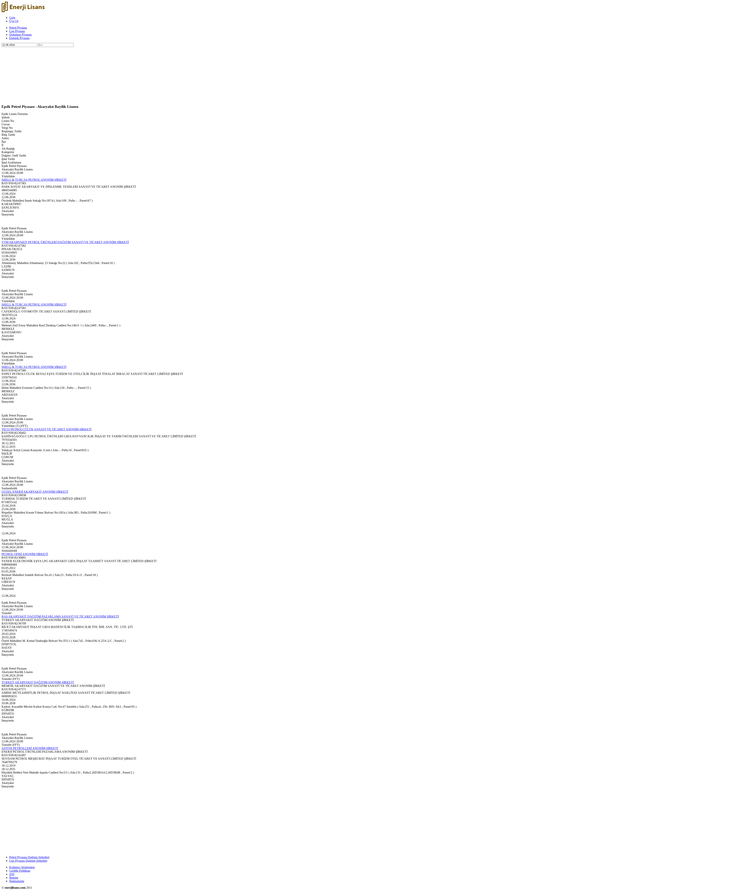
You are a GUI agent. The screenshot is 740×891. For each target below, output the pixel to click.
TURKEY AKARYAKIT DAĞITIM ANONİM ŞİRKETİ (38, 682)
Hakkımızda (16, 881)
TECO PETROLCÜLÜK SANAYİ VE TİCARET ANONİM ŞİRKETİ (46, 429)
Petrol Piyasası (18, 27)
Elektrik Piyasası (19, 38)
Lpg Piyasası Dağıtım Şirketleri (28, 860)
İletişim (13, 877)
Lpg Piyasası (17, 31)
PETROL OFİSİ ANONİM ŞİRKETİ (25, 554)
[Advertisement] (117, 74)
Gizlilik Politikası (19, 870)
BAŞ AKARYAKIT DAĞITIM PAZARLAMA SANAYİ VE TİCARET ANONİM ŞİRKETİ (60, 616)
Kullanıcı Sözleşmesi (22, 867)
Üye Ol (13, 21)
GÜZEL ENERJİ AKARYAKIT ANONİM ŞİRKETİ (35, 491)
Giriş (12, 17)
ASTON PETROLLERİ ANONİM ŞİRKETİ (30, 748)
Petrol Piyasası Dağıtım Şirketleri (29, 857)
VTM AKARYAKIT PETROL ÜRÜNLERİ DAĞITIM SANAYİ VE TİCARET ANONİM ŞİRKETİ (65, 242)
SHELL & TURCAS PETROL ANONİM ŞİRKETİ (34, 179)
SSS (11, 874)
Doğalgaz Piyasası (20, 34)
